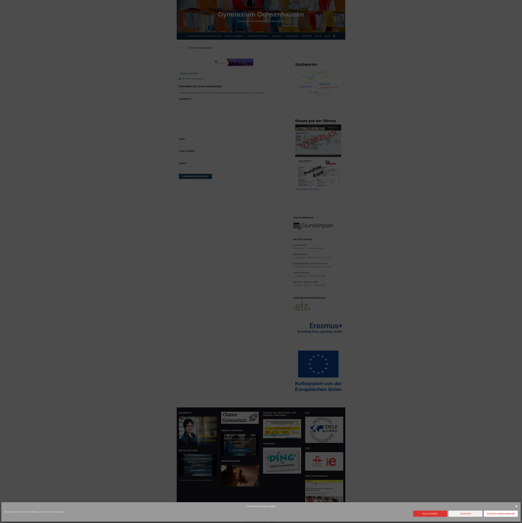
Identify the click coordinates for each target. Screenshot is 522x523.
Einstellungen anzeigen (501, 514)
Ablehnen (465, 514)
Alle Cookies (430, 514)
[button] (516, 506)
